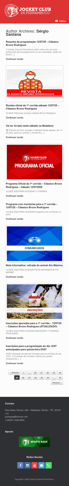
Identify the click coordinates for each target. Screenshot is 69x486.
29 (42, 377)
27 (29, 377)
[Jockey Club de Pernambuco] (27, 11)
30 (48, 377)
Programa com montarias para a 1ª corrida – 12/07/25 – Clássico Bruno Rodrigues (31, 205)
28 (35, 377)
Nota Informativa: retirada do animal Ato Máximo (34, 265)
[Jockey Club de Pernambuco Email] (41, 465)
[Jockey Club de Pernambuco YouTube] (34, 465)
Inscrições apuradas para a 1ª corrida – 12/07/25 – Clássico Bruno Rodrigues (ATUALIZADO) (33, 324)
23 (54, 372)
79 (60, 377)
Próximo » (57, 382)
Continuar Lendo (15, 58)
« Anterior (14, 372)
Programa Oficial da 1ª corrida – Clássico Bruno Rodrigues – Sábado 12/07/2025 (34, 185)
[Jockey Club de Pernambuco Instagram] (27, 465)
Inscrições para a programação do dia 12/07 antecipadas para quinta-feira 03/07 (31, 347)
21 (42, 372)
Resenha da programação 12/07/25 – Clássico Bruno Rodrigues (32, 43)
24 (60, 372)
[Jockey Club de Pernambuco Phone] (48, 465)
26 (23, 377)
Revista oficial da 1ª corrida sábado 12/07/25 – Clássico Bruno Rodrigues (32, 107)
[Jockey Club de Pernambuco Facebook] (20, 465)
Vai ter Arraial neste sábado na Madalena (29, 125)
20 (35, 372)
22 (48, 372)
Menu (62, 21)
